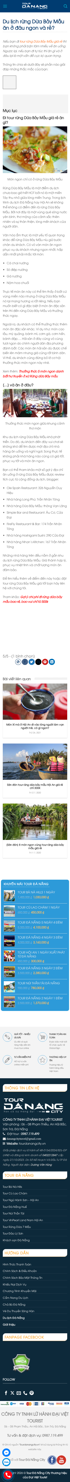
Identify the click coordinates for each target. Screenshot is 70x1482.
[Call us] (25, 1393)
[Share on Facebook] (25, 662)
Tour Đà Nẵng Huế (15, 1206)
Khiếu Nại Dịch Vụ (14, 1284)
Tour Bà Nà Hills (12, 1186)
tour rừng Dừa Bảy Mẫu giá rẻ (41, 41)
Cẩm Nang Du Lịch (15, 1297)
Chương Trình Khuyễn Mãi (19, 1291)
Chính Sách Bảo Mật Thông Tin (22, 1277)
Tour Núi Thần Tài (13, 1213)
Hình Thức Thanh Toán (17, 1264)
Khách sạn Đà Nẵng (16, 1240)
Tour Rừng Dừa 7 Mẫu (17, 1226)
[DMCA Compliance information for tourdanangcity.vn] (16, 1363)
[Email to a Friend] (38, 662)
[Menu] (5, 6)
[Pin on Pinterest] (45, 662)
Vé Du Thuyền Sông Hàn (18, 1311)
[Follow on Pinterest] (31, 1393)
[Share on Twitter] (32, 662)
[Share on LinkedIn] (52, 662)
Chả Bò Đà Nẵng (14, 1304)
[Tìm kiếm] (65, 6)
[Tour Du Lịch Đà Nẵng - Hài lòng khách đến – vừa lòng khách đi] (35, 6)
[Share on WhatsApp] (18, 662)
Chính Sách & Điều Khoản (20, 1271)
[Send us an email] (19, 1393)
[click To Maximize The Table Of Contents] (9, 82)
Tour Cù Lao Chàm (15, 1193)
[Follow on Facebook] (6, 1393)
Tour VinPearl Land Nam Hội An (23, 1220)
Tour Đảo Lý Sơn (13, 1233)
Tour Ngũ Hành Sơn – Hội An (21, 1200)
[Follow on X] (12, 1393)
